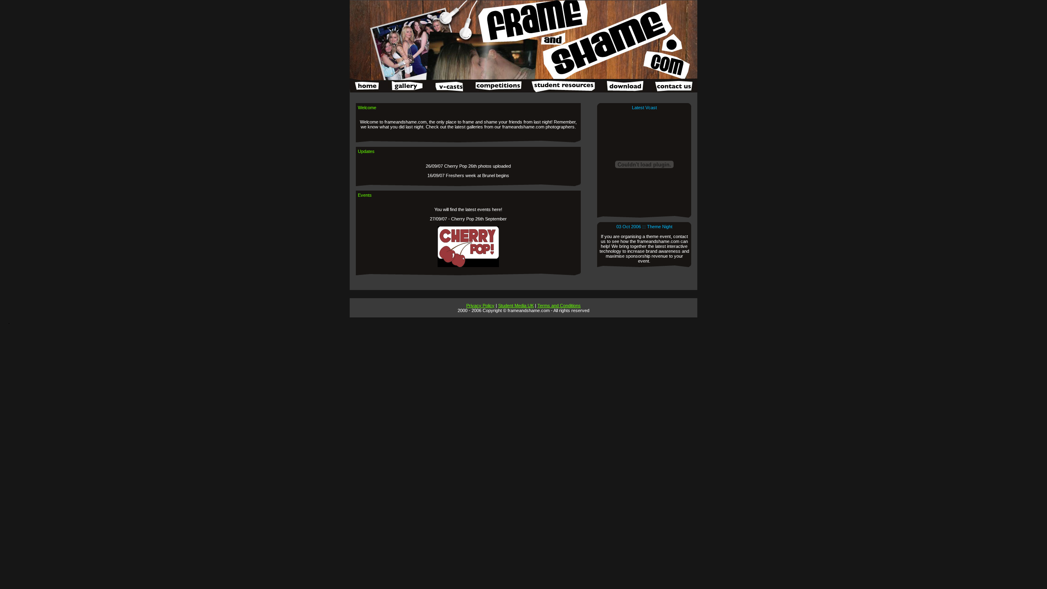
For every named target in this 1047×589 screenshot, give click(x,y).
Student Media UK (516, 305)
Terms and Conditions (559, 305)
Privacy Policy (480, 305)
